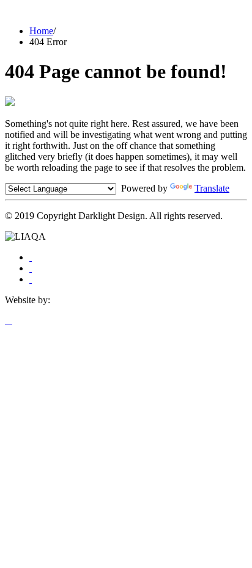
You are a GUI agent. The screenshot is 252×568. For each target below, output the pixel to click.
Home (41, 31)
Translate (212, 188)
